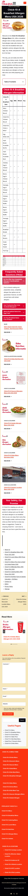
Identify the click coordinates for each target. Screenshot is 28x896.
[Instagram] (17, 893)
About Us (7, 549)
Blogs (5, 324)
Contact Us (8, 581)
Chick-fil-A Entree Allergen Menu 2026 (21, 600)
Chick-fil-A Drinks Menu (11, 743)
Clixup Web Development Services (14, 878)
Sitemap (7, 589)
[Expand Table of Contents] (23, 82)
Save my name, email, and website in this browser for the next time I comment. (14, 709)
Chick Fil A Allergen (14, 6)
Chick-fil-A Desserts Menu (11, 761)
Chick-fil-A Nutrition (6, 882)
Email (5, 696)
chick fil (22, 60)
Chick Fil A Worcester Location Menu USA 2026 (6, 601)
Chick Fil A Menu (10, 730)
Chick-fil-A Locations (10, 484)
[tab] (12, 644)
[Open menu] (24, 3)
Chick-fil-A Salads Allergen (11, 798)
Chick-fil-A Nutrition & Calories (13, 356)
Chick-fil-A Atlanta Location (13, 864)
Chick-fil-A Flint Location (12, 872)
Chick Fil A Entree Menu (12, 734)
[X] (14, 893)
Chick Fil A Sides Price (11, 737)
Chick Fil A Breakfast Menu (12, 732)
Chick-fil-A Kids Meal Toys (11, 790)
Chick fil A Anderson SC (12, 860)
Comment (6, 664)
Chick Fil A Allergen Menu (10, 834)
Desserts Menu (16, 741)
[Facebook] (11, 893)
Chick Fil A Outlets (7, 838)
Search (22, 720)
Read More (8, 332)
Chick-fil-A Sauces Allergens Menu (13, 794)
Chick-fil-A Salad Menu (10, 768)
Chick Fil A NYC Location (12, 868)
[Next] (24, 631)
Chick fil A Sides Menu (10, 783)
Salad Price (8, 741)
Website (5, 704)
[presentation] (14, 346)
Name (5, 689)
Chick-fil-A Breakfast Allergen (12, 776)
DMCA (6, 584)
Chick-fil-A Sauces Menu (10, 765)
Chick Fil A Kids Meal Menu (12, 739)
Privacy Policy (9, 586)
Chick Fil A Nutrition (8, 829)
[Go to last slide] (4, 631)
